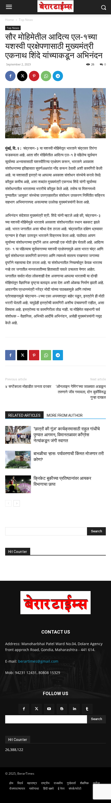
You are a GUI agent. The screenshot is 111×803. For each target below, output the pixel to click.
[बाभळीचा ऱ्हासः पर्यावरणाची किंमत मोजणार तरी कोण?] (18, 459)
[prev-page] (8, 503)
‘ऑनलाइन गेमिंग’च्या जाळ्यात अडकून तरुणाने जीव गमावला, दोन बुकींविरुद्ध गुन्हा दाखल (81, 392)
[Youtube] (49, 709)
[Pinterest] (34, 76)
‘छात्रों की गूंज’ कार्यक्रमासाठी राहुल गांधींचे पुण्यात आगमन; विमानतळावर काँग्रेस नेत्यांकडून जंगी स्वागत (67, 434)
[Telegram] (58, 76)
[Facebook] (10, 76)
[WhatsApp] (46, 76)
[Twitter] (36, 709)
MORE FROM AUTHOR (65, 415)
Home (9, 20)
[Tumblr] (87, 709)
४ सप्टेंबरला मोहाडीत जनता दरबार (28, 386)
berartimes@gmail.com (38, 661)
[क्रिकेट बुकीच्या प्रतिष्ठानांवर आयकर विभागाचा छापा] (18, 484)
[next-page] (16, 503)
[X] (22, 76)
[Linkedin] (74, 709)
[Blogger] (62, 709)
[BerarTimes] (55, 6)
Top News (26, 20)
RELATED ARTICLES (24, 415)
